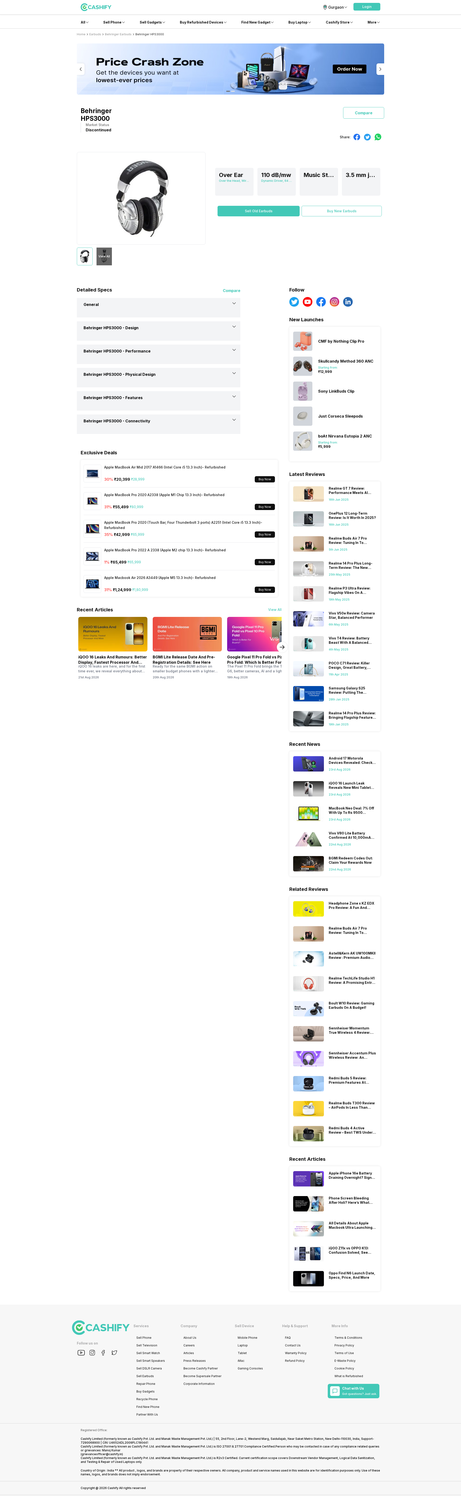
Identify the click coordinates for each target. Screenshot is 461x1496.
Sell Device (244, 1326)
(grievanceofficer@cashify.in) (102, 1454)
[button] (366, 7)
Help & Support (295, 1326)
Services (141, 1326)
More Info (340, 1326)
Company (189, 1326)
